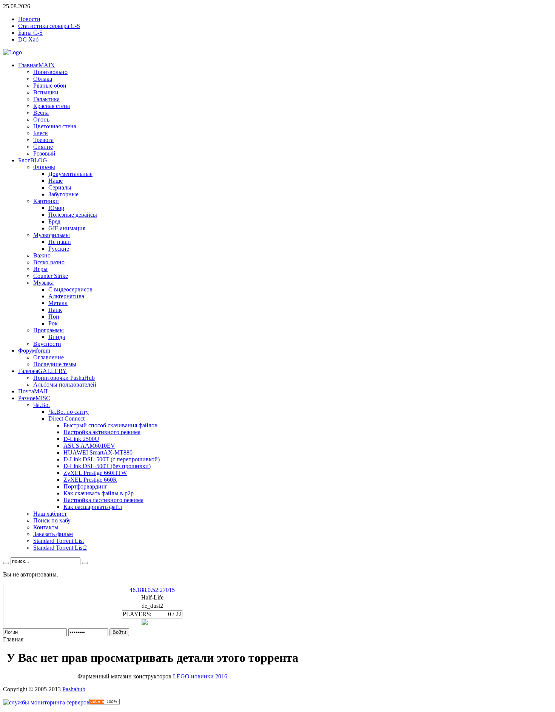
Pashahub (73, 689)
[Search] (6, 563)
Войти (119, 632)
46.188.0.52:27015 (152, 590)
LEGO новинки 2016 (200, 676)
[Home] (12, 52)
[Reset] (85, 563)
